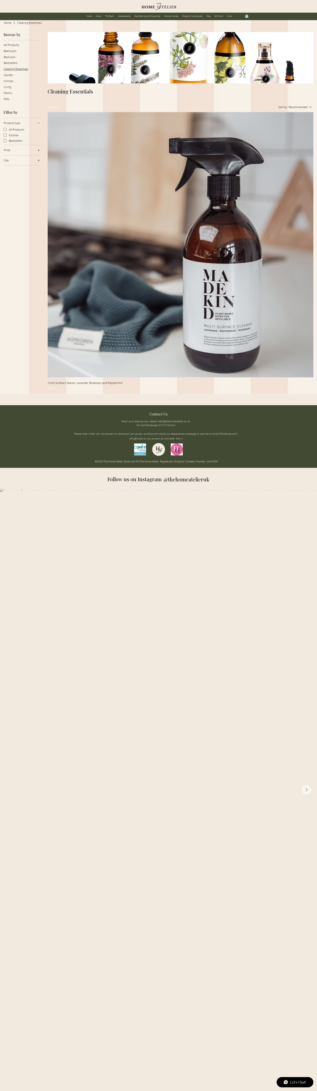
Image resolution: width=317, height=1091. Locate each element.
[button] (246, 16)
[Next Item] (306, 789)
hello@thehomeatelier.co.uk (174, 421)
